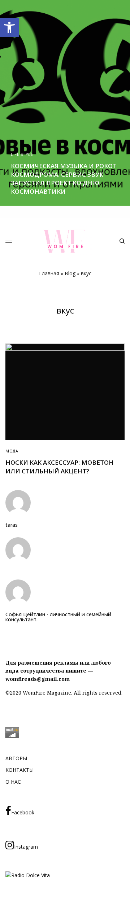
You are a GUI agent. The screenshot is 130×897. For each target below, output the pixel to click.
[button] (9, 27)
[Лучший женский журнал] (65, 241)
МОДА (11, 451)
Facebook (22, 812)
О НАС (13, 781)
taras (11, 525)
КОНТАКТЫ (19, 769)
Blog (70, 273)
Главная (49, 273)
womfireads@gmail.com (37, 678)
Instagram (26, 846)
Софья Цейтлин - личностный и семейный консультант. (58, 617)
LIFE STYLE (22, 154)
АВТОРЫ (16, 758)
